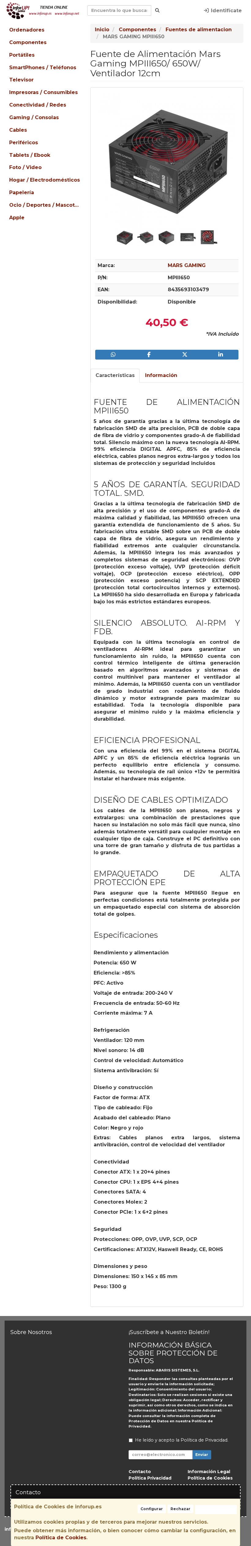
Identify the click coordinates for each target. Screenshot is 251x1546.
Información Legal (209, 1471)
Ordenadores (26, 30)
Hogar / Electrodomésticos (44, 180)
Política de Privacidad (204, 1440)
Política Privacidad (150, 1478)
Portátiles (22, 55)
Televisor (21, 80)
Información (161, 375)
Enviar (201, 1454)
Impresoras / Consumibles (43, 92)
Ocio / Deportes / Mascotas (45, 205)
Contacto (140, 1471)
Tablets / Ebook (29, 155)
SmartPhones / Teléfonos (42, 67)
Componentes (28, 42)
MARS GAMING (187, 265)
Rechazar (180, 1508)
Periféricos (23, 142)
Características (115, 375)
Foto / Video (25, 167)
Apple (16, 218)
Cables (18, 130)
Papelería (21, 192)
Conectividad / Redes (37, 105)
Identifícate (225, 10)
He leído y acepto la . (181, 1440)
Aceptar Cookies (216, 1509)
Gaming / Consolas (34, 117)
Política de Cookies (61, 1537)
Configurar (151, 1508)
